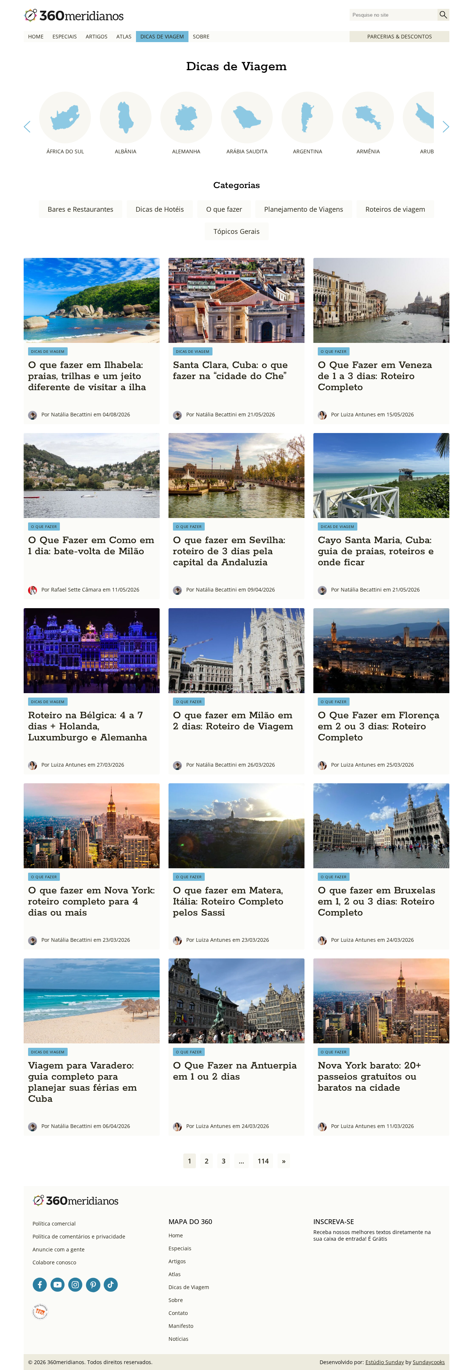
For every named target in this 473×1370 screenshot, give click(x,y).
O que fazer (224, 209)
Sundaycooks (429, 1362)
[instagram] (75, 1286)
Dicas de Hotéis (160, 209)
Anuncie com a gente (59, 1249)
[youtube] (57, 1286)
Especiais (64, 36)
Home (36, 36)
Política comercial (54, 1223)
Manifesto (181, 1325)
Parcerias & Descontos (399, 36)
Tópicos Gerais (237, 231)
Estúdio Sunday (384, 1362)
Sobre (201, 36)
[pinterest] (93, 1286)
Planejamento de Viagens (303, 209)
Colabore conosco (54, 1262)
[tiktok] (110, 1286)
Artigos (97, 36)
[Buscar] (443, 15)
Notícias (178, 1338)
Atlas (124, 36)
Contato (178, 1312)
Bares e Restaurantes (80, 209)
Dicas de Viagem (162, 36)
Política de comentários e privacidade (79, 1236)
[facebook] (40, 1286)
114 (263, 1160)
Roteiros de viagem (395, 209)
